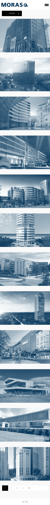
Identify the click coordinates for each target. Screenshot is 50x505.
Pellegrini (25, 348)
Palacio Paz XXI (25, 114)
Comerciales (20, 40)
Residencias (21, 390)
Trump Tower (25, 231)
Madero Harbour (25, 192)
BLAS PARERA (25, 75)
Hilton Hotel (25, 153)
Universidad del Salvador (25, 37)
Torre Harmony (25, 309)
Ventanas (29, 390)
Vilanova (25, 270)
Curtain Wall (29, 40)
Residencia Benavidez (25, 426)
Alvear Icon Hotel (25, 465)
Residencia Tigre (25, 387)
